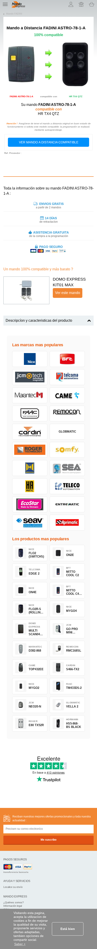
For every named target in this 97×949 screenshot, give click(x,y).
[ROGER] (29, 450)
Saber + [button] (19, 944)
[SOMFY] (67, 450)
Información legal (12, 905)
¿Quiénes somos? (13, 902)
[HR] (29, 486)
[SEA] (67, 468)
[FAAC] (29, 413)
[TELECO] (67, 486)
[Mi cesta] (91, 4)
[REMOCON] (67, 413)
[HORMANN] (29, 468)
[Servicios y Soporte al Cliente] (81, 4)
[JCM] (29, 377)
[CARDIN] (29, 432)
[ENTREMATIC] (67, 504)
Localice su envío (13, 887)
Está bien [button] (67, 929)
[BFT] (67, 359)
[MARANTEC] (29, 395)
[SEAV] (29, 523)
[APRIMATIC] (67, 523)
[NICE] (29, 359)
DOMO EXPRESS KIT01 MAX (69, 282)
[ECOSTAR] (29, 504)
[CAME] (67, 395)
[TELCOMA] (67, 377)
